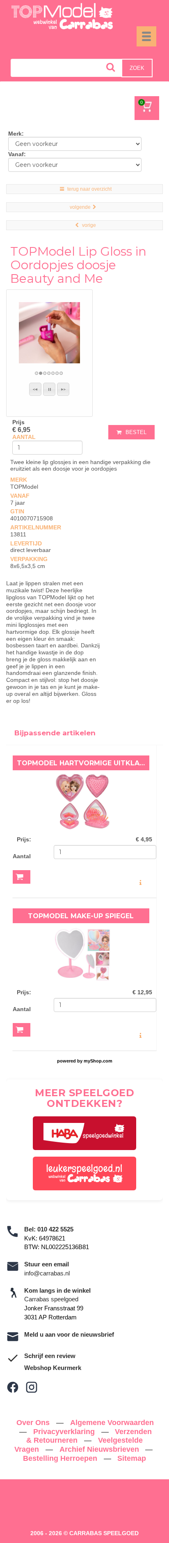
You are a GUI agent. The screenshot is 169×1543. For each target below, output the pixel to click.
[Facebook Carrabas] (12, 1387)
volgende (80, 207)
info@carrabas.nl (47, 1273)
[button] (35, 389)
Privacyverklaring (65, 1432)
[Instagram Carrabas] (31, 1387)
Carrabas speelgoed (51, 1299)
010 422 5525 (55, 1229)
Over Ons (34, 1422)
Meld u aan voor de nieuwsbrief (69, 1334)
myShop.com (98, 1060)
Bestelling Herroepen (61, 1458)
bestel (136, 432)
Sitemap (131, 1458)
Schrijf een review (49, 1355)
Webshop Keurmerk (52, 1367)
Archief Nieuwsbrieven (100, 1449)
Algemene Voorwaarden (112, 1422)
